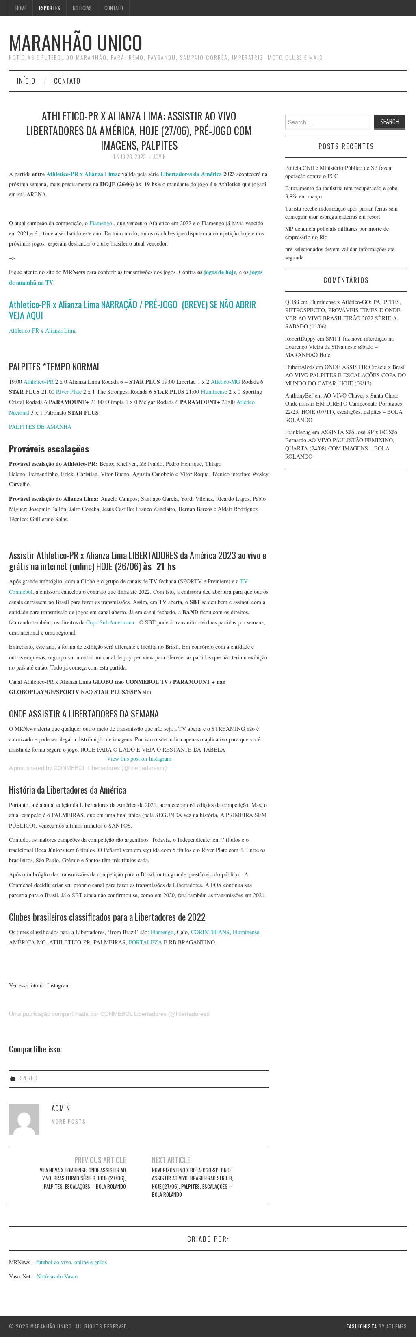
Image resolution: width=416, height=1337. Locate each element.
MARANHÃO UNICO (75, 42)
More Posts (69, 1121)
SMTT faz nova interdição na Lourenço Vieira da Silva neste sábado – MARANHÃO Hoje (339, 347)
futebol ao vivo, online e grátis (71, 1262)
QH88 (292, 302)
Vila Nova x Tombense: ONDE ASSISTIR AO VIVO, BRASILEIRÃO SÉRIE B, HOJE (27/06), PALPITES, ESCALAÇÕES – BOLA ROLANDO (83, 1178)
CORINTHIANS (210, 932)
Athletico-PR (39, 381)
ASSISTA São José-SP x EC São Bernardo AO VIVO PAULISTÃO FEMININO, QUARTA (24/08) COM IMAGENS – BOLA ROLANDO (341, 444)
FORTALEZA (145, 942)
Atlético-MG (225, 381)
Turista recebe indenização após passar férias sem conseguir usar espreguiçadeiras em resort (341, 212)
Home (20, 8)
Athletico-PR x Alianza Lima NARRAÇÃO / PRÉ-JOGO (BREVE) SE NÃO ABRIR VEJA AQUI (132, 309)
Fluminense (214, 392)
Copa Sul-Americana (110, 622)
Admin (159, 157)
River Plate (69, 392)
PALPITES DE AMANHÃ (40, 426)
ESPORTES (49, 8)
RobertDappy (300, 338)
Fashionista (362, 1326)
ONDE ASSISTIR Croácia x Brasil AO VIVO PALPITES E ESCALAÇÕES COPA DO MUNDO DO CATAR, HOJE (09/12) (345, 375)
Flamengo (100, 223)
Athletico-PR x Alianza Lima (81, 174)
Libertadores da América (191, 174)
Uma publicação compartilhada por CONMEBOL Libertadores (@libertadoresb (109, 1014)
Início (26, 81)
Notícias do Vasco (56, 1276)
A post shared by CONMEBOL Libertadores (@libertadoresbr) (88, 768)
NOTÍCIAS (82, 8)
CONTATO (113, 8)
